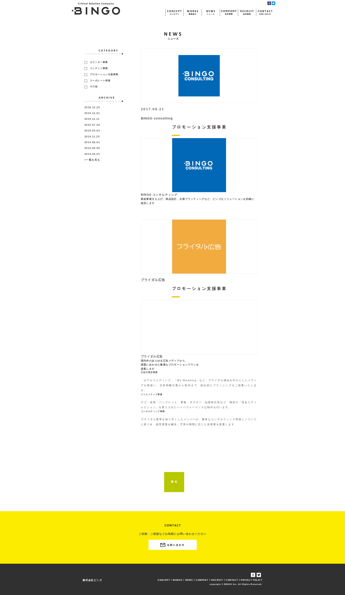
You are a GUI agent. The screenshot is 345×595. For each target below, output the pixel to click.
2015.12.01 (92, 113)
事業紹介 (192, 12)
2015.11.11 (92, 118)
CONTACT (232, 580)
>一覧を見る (92, 159)
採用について (247, 12)
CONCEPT (164, 580)
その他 (94, 86)
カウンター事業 (99, 62)
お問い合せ (265, 12)
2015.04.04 (92, 130)
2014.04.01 (92, 154)
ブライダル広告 (153, 280)
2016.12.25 (92, 107)
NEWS (189, 580)
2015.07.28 (92, 124)
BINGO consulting (157, 118)
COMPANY (202, 580)
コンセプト (174, 12)
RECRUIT (217, 580)
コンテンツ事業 (99, 68)
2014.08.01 (92, 142)
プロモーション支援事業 (104, 74)
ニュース (210, 12)
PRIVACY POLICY (251, 580)
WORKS (177, 580)
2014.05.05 (92, 148)
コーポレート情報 (100, 80)
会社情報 (228, 12)
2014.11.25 (92, 136)
